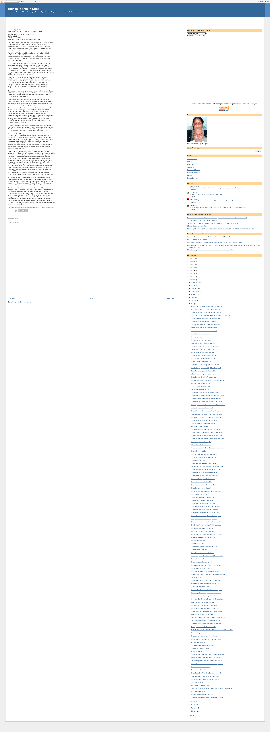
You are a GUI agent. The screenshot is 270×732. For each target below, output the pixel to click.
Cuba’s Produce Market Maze (200, 494)
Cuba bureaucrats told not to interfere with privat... (206, 469)
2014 (191, 267)
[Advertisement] (135, 22)
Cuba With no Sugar (197, 682)
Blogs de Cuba (194, 186)
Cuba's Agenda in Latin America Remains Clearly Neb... (208, 405)
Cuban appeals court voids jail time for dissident (205, 580)
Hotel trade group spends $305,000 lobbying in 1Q (206, 368)
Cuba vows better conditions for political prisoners (206, 398)
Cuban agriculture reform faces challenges (204, 503)
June (193, 301)
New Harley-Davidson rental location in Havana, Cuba (207, 599)
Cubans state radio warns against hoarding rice (205, 679)
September (194, 291)
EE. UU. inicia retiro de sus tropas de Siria (200, 240)
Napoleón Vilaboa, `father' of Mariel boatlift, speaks (206, 534)
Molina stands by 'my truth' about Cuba (203, 614)
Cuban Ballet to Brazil (197, 543)
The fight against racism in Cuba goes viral (204, 519)
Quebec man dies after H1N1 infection (202, 602)
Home (91, 298)
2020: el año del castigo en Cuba (197, 226)
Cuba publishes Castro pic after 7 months (203, 355)
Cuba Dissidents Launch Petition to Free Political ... (206, 565)
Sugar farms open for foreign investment (203, 531)
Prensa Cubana (192, 178)
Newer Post (11, 298)
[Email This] (19, 210)
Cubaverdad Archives (193, 170)
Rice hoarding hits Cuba (198, 642)
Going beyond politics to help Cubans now (203, 343)
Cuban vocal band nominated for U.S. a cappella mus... (208, 522)
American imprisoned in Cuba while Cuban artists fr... (207, 556)
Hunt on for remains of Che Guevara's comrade (205, 571)
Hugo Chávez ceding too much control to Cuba (205, 583)
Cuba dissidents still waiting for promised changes (206, 312)
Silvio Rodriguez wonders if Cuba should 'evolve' (205, 620)
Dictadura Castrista (196, 193)
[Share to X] (23, 210)
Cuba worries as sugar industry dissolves (203, 485)
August (193, 294)
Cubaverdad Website (193, 172)
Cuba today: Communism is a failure (202, 528)
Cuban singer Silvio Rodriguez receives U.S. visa (206, 593)
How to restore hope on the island (201, 340)
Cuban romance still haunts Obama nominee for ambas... (208, 654)
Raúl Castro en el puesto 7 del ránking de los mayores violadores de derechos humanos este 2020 (217, 218)
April (192, 702)
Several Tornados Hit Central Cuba (201, 482)
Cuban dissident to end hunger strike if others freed (206, 432)
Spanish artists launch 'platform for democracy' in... (206, 590)
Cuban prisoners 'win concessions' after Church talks (207, 411)
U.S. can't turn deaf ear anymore (201, 445)
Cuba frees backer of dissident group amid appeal (206, 623)
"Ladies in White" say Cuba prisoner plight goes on (206, 306)
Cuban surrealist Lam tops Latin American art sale (206, 321)
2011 (191, 277)
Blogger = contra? (196, 651)
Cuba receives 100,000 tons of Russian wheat (205, 392)
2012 (191, 273)
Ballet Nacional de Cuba (198, 691)
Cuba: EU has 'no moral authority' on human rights (206, 506)
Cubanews (190, 167)
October (193, 288)
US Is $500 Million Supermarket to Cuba (203, 358)
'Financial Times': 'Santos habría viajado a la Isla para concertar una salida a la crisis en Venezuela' (218, 207)
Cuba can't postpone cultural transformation (204, 420)
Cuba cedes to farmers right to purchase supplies (206, 516)
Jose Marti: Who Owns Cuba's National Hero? (205, 454)
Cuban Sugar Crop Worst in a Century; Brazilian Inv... (207, 673)
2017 (191, 258)
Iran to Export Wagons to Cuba (200, 334)
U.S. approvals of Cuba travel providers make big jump (207, 466)
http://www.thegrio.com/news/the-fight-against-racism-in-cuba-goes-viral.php (31, 207)
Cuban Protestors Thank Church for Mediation (205, 346)
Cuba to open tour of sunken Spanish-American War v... (208, 439)
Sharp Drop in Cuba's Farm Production (202, 553)
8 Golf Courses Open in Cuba (200, 586)
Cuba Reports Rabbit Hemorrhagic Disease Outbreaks (207, 380)
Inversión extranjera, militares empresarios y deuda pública (206, 194)
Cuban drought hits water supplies (201, 442)
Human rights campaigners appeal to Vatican (204, 596)
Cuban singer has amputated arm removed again (205, 318)
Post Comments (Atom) (24, 302)
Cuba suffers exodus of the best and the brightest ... (207, 664)
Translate (202, 35)
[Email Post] (16, 211)
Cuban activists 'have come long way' (202, 500)
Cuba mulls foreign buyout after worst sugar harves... (207, 611)
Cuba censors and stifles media (200, 667)
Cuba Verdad (194, 199)
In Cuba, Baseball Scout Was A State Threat (204, 328)
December (194, 282)
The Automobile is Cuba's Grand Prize (202, 349)
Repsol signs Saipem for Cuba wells (202, 694)
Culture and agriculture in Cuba (200, 633)
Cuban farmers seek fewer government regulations (206, 491)
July (192, 297)
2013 (191, 270)
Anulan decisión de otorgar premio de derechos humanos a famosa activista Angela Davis (214, 242)
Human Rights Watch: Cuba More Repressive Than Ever (208, 574)
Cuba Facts (193, 206)
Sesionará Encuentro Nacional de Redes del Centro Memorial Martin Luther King (211, 237)
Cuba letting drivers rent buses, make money (204, 509)
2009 (191, 715)
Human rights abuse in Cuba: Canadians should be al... (207, 448)
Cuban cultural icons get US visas (201, 568)
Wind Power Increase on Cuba (200, 389)
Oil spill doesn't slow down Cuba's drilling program (206, 525)
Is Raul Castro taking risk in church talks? (203, 374)
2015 (191, 264)
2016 (191, 261)
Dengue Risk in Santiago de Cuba (201, 361)
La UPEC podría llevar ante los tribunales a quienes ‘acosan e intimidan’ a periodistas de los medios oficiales (220, 229)
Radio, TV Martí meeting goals (200, 685)
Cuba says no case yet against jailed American (205, 365)
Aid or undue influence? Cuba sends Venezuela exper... (208, 309)
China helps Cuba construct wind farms (203, 423)
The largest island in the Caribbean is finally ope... (206, 324)
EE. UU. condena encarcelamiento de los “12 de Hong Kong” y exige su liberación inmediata (216, 188)
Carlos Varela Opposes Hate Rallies (202, 645)
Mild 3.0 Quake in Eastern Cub (200, 383)
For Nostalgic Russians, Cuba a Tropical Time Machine (208, 617)
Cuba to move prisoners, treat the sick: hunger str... (206, 417)
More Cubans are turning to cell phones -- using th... (207, 414)
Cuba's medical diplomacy (199, 550)
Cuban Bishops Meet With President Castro (204, 377)
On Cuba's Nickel (196, 577)
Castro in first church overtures (200, 386)
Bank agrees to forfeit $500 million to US (203, 627)
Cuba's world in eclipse (198, 460)
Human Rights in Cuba (23, 8)
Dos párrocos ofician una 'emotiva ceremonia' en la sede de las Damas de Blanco (213, 201)
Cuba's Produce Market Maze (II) (201, 488)
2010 (191, 280)
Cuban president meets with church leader (203, 463)
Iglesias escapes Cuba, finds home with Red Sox (206, 657)
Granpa (189, 175)
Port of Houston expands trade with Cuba (203, 371)
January (193, 711)
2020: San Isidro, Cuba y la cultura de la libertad (202, 220)
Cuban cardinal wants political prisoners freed (204, 457)
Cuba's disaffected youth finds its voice (203, 479)
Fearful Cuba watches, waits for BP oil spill (204, 331)
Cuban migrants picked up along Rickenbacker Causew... (208, 395)
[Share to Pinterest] (27, 210)
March (193, 705)
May (192, 304)
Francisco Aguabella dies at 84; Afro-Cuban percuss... (207, 660)
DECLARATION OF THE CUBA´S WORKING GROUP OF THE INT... (212, 630)
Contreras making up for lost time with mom (204, 636)
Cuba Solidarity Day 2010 (198, 451)
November (194, 285)
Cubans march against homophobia (201, 562)
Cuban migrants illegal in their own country (204, 472)
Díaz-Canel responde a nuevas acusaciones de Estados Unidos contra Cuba (210, 250)
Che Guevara (191, 164)
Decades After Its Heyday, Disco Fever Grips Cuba (206, 435)
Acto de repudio (192, 159)
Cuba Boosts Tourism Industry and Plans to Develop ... (208, 697)
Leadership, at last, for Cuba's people (202, 408)
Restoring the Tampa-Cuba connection (202, 352)
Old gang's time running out (199, 559)
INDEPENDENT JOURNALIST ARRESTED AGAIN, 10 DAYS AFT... (212, 315)
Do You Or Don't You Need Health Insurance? (204, 608)
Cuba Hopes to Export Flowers (200, 648)
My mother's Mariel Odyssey (199, 426)
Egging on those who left (198, 540)
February (194, 708)
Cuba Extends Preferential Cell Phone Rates (204, 605)
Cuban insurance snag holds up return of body (205, 476)
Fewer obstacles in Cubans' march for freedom (205, 676)
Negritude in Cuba (196, 337)
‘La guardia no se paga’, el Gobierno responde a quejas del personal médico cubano (212, 223)
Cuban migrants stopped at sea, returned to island (206, 639)
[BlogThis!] (21, 210)
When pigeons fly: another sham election (203, 670)
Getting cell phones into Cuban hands (202, 497)
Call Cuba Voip (191, 161)
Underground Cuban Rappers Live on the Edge (205, 513)
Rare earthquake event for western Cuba (203, 537)
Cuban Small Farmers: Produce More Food (204, 546)
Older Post (170, 298)
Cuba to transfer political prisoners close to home (206, 429)
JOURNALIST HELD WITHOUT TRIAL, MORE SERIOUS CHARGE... (212, 688)
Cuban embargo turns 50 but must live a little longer (206, 402)
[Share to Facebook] (25, 210)
